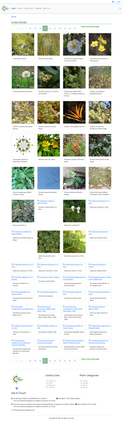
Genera (85, 385)
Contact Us (52, 381)
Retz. (72, 298)
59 (35, 28)
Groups (85, 381)
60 (40, 28)
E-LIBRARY (38, 8)
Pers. (99, 238)
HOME (13, 8)
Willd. (45, 59)
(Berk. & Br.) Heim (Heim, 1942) (73, 317)
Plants (50, 383)
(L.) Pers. (99, 207)
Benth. (46, 281)
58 (30, 28)
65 (65, 28)
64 (60, 28)
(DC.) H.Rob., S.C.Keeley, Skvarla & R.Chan (74, 93)
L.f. (20, 225)
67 (75, 28)
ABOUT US (46, 8)
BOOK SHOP (29, 8)
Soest (22, 91)
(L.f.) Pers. (23, 271)
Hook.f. (98, 271)
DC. (72, 225)
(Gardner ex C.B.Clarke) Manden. (22, 351)
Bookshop (51, 385)
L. (20, 59)
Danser (74, 127)
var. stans (46, 159)
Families (85, 383)
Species (13, 16)
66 (70, 28)
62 (50, 28)
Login (118, 2)
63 (55, 28)
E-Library (51, 387)
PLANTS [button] (19, 8)
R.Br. (47, 332)
